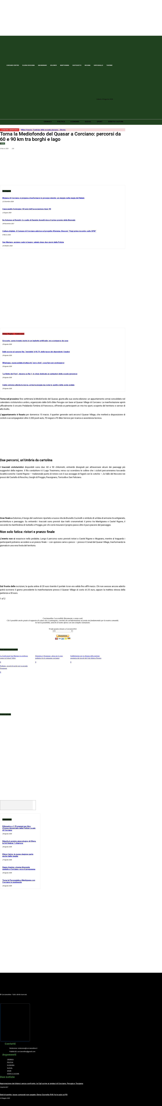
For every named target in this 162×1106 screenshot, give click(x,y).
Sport (2, 143)
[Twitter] (121, 65)
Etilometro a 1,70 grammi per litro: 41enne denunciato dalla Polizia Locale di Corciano (18, 828)
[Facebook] (117, 65)
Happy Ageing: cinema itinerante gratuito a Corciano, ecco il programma (18, 868)
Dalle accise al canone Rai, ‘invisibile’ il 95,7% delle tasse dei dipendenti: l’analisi (36, 352)
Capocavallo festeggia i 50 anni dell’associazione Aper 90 (26, 209)
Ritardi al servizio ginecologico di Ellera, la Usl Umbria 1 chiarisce (19, 842)
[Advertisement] (62, 290)
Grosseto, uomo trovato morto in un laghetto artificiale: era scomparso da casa (35, 341)
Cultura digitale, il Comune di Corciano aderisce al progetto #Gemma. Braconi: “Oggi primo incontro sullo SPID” (49, 231)
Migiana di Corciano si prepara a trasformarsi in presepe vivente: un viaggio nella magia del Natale (43, 198)
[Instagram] (126, 65)
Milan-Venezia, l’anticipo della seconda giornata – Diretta (43, 130)
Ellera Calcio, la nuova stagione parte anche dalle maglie (17, 855)
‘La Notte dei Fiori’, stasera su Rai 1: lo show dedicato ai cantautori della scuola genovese (39, 374)
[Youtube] (130, 65)
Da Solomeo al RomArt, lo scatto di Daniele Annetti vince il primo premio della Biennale (38, 220)
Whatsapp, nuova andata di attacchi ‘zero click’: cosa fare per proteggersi (33, 363)
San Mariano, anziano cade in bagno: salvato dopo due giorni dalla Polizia (33, 242)
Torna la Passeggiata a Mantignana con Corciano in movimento (18, 881)
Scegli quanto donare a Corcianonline (63, 629)
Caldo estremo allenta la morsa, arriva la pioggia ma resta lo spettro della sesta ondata (38, 385)
